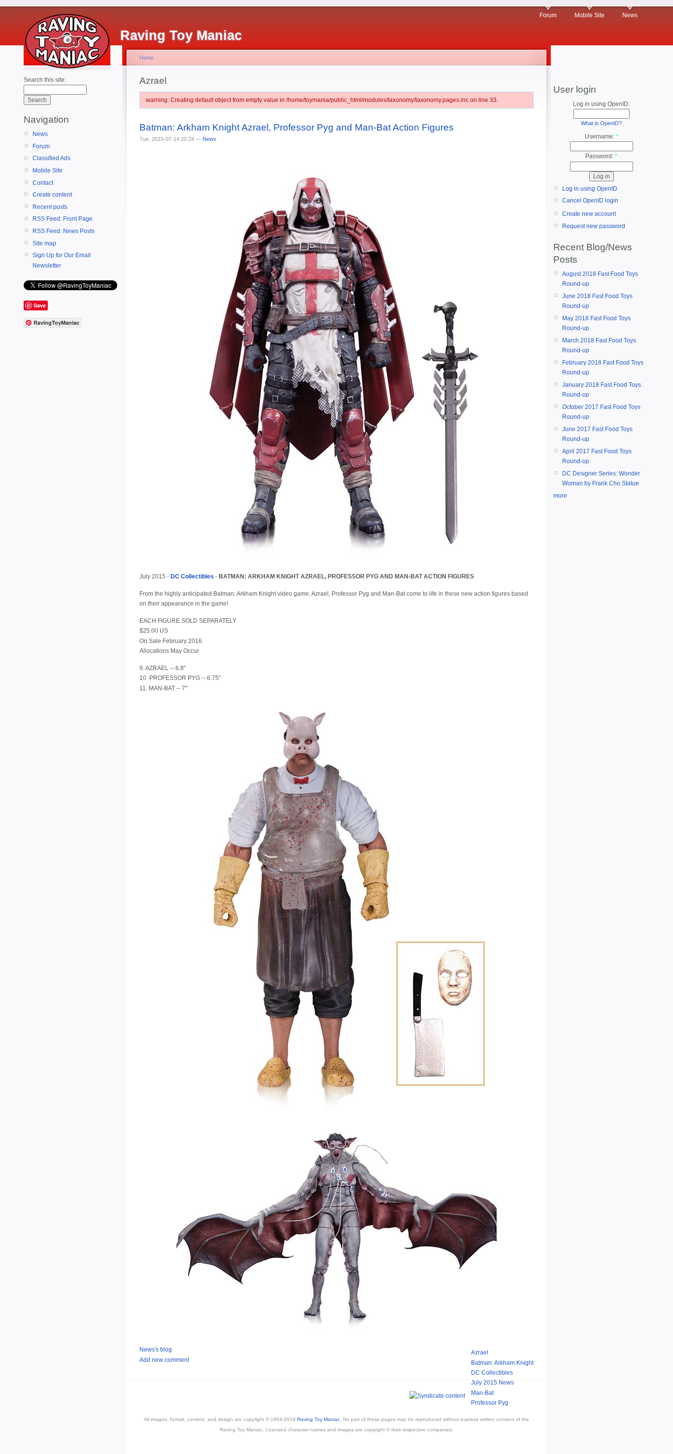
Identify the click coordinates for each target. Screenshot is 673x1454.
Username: (601, 136)
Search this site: (45, 79)
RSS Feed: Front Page (63, 218)
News (630, 15)
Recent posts (50, 206)
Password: (601, 156)
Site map (44, 243)
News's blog (155, 1349)
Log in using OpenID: (601, 104)
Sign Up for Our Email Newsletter (62, 260)
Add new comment (164, 1359)
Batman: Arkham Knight (502, 1362)
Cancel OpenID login (590, 200)
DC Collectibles (492, 1372)
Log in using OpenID (589, 188)
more (560, 495)
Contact (43, 182)
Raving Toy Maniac (318, 1419)
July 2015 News (492, 1382)
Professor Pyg (489, 1402)
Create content (52, 194)
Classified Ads (51, 158)
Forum (548, 15)
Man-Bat (482, 1392)
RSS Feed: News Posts (64, 231)
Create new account (589, 213)
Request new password (593, 226)
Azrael (479, 1352)
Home (146, 58)
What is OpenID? (601, 123)
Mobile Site (589, 15)
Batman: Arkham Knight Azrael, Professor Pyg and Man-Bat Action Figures (296, 127)
